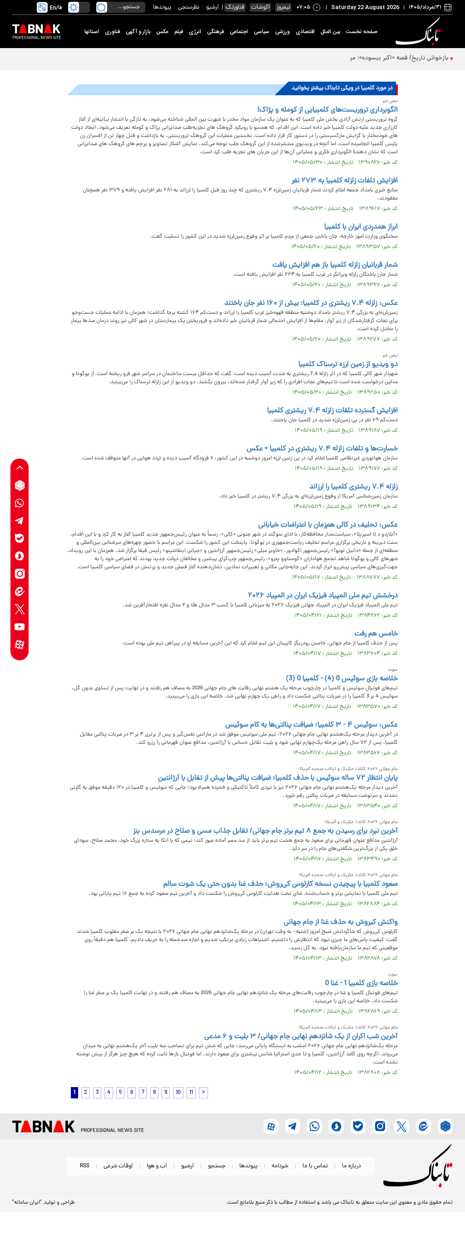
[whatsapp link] (19, 503)
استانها (91, 31)
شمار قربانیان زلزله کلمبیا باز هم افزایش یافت (335, 265)
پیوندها (162, 7)
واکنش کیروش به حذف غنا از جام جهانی (341, 922)
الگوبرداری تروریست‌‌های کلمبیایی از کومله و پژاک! (327, 110)
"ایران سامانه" (27, 1203)
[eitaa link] (19, 591)
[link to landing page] (419, 31)
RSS (84, 1166)
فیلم (178, 31)
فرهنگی (215, 31)
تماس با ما (315, 1166)
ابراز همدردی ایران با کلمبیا (361, 227)
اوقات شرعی (118, 1166)
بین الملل (330, 31)
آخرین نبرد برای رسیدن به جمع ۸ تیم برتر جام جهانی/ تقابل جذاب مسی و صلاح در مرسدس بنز (265, 831)
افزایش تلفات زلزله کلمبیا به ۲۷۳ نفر (345, 181)
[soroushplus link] (19, 556)
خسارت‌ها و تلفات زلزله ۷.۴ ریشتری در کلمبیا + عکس (322, 449)
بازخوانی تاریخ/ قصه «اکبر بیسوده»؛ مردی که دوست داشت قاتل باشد (359, 58)
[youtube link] (19, 627)
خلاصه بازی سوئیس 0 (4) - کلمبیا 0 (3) (342, 678)
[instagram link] (19, 574)
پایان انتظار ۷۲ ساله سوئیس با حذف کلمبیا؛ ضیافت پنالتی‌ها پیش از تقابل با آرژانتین (278, 778)
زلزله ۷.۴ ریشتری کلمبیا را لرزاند (353, 487)
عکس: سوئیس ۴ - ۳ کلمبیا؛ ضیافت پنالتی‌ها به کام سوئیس (311, 725)
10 (178, 1092)
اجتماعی (239, 31)
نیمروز (283, 7)
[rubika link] (19, 485)
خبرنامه (280, 1166)
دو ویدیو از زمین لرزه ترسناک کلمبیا (348, 364)
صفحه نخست (361, 31)
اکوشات (260, 7)
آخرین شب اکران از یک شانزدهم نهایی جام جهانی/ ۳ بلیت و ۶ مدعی (301, 1036)
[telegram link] (19, 521)
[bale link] (19, 538)
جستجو (216, 1166)
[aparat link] (19, 644)
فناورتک (235, 7)
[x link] (19, 609)
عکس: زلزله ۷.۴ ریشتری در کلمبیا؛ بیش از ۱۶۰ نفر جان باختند (311, 303)
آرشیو (212, 7)
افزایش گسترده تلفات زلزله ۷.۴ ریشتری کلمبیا (332, 410)
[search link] (101, 7)
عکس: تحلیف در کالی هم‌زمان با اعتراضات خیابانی (328, 525)
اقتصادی (305, 31)
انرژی (195, 31)
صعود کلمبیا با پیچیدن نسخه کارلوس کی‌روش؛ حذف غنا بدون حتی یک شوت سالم (280, 884)
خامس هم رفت (376, 634)
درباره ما (351, 1166)
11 (191, 1092)
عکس (162, 31)
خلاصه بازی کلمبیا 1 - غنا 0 (361, 983)
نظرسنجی (188, 7)
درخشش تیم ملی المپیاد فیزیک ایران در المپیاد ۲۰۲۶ (323, 595)
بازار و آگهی (138, 31)
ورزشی (282, 31)
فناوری (112, 31)
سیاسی (261, 31)
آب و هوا (157, 1166)
